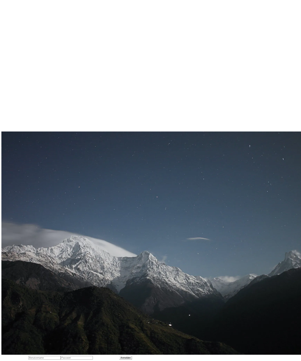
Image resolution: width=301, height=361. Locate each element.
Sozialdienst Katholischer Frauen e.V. (25, 103)
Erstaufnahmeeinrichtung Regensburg (26, 70)
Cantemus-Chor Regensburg (20, 57)
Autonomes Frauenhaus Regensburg (25, 50)
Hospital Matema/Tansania (19, 76)
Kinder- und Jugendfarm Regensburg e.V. (28, 83)
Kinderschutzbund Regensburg (21, 90)
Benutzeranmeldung (14, 357)
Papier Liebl (9, 116)
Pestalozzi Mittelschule (16, 123)
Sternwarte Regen (13, 110)
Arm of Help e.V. (11, 43)
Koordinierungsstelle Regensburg (23, 96)
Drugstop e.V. (10, 63)
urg (27, 110)
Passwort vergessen (106, 357)
